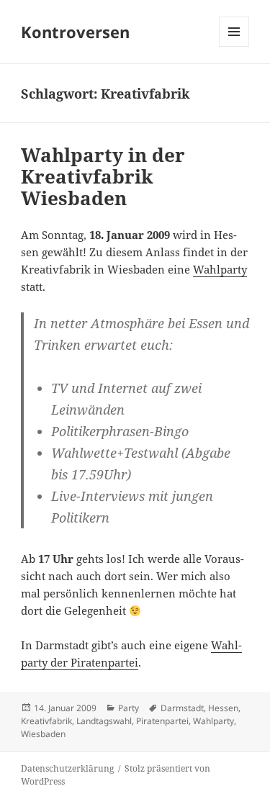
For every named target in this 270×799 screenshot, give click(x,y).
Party (128, 708)
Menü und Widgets (234, 46)
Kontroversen (75, 31)
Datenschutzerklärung (67, 768)
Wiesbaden (43, 734)
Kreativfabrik (46, 721)
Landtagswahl (104, 721)
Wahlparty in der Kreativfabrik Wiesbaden (103, 176)
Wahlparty (220, 269)
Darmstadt (182, 708)
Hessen (223, 708)
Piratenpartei (162, 721)
